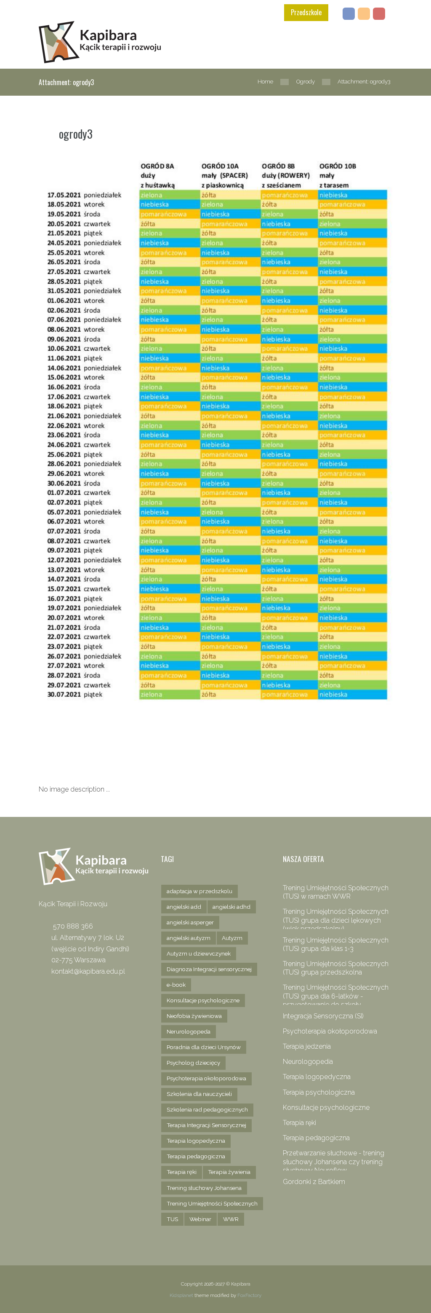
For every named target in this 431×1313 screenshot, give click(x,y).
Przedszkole (306, 12)
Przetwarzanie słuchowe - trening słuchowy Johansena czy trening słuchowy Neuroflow (333, 1161)
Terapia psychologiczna (319, 1092)
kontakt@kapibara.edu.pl (88, 971)
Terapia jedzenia (307, 1046)
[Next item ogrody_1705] (127, 740)
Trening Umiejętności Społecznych (212, 1203)
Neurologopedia (308, 1062)
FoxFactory (249, 1295)
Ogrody (305, 81)
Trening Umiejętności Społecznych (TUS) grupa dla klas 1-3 (335, 944)
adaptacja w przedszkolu (199, 891)
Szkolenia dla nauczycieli (199, 1093)
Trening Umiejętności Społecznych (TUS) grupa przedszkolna (335, 968)
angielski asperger (190, 922)
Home (265, 81)
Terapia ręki (182, 1171)
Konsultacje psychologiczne (203, 1000)
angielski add (184, 906)
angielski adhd (231, 906)
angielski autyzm (188, 937)
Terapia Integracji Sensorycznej (206, 1125)
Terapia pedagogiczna (196, 1156)
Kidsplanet (181, 1295)
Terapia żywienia (229, 1171)
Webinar (200, 1219)
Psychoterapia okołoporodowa (206, 1078)
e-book (176, 984)
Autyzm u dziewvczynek (199, 953)
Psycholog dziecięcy (193, 1062)
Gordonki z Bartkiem (314, 1182)
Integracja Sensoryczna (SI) (323, 1016)
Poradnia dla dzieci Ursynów (204, 1047)
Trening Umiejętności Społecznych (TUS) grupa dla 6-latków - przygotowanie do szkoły (335, 995)
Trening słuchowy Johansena (204, 1187)
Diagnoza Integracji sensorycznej (209, 969)
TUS (172, 1219)
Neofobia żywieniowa (194, 1015)
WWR (231, 1219)
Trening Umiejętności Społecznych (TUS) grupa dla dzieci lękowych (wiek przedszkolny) (335, 920)
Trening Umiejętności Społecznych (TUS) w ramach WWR (335, 892)
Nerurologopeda (188, 1031)
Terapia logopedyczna (196, 1140)
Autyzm (232, 937)
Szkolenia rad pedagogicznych (207, 1109)
